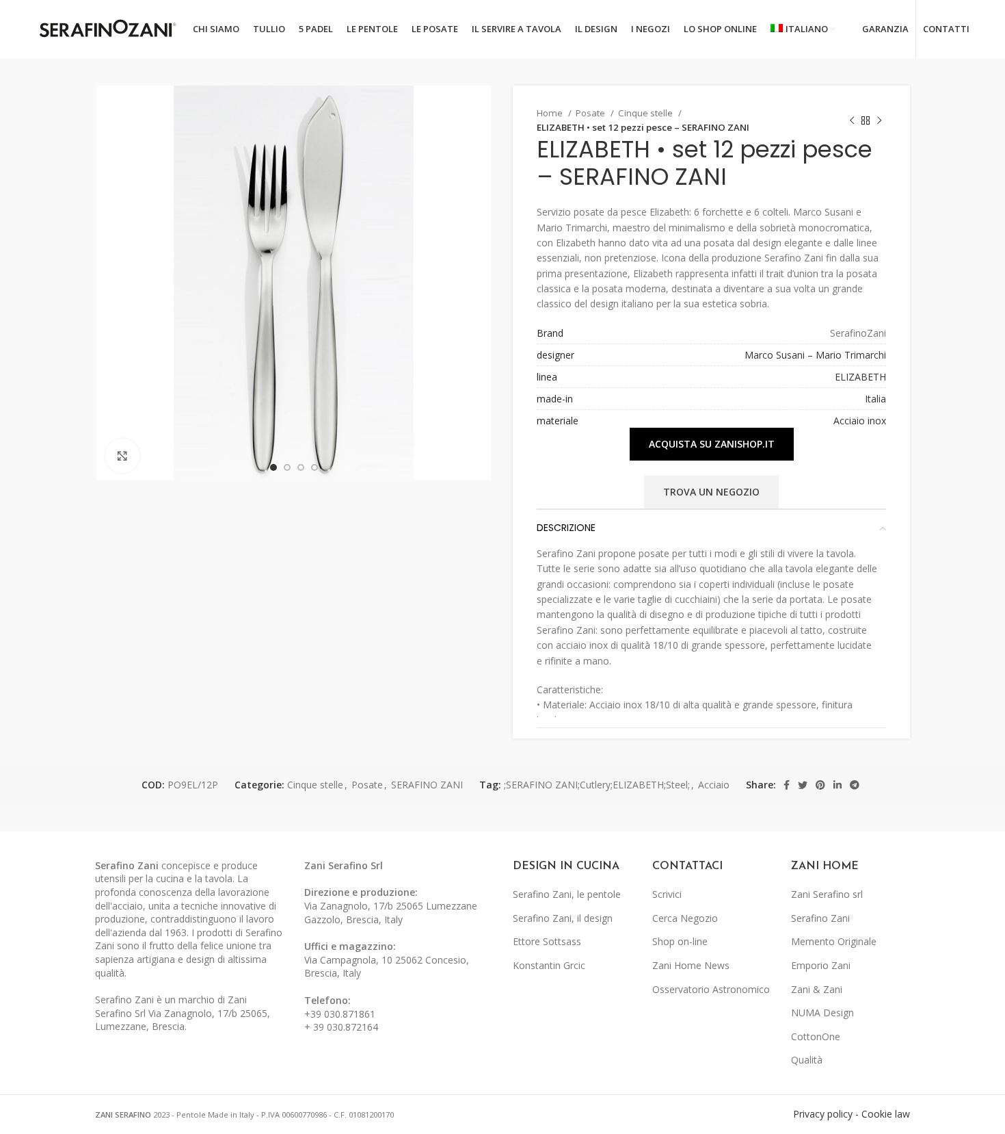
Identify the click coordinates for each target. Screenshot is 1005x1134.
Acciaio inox (859, 420)
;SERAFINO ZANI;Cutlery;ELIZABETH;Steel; (597, 784)
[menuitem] (802, 29)
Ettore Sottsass (547, 941)
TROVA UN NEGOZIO (711, 491)
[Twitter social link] (803, 785)
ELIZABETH (860, 376)
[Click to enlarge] (122, 456)
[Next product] (879, 120)
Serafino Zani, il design (563, 918)
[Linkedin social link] (837, 785)
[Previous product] (852, 120)
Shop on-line (680, 941)
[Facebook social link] (786, 785)
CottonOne (815, 1036)
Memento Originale (833, 941)
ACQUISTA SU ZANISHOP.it (712, 443)
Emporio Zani (820, 965)
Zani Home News (690, 965)
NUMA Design (822, 1012)
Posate (591, 113)
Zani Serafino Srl (343, 865)
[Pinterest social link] (820, 785)
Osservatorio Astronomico (711, 989)
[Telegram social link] (854, 785)
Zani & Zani (816, 989)
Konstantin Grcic (549, 965)
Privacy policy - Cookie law (851, 1113)
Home (551, 113)
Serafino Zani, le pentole (567, 894)
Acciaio (713, 784)
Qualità (806, 1059)
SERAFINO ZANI (427, 784)
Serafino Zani (820, 918)
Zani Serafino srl (827, 894)
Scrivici (667, 894)
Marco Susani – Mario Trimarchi (815, 354)
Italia (875, 398)
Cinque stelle (646, 113)
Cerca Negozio (685, 918)
